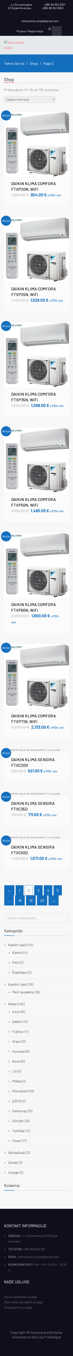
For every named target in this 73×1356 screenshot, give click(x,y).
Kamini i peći (18, 984)
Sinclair (18, 1120)
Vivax (16, 1140)
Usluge (13, 1172)
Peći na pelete (23, 992)
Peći (15, 962)
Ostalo (13, 1162)
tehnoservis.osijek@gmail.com (38, 1257)
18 (19, 900)
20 (42, 900)
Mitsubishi (20, 1091)
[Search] (65, 917)
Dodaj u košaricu (36, 144)
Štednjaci (19, 972)
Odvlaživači (17, 1152)
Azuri (16, 1011)
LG (14, 1071)
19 (30, 900)
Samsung (19, 1111)
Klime (12, 1004)
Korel (16, 1061)
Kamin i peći (17, 945)
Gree (15, 1041)
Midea (16, 1081)
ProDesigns (52, 1337)
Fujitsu (17, 1031)
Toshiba (18, 1130)
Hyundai (18, 1051)
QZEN (16, 1101)
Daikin (17, 1021)
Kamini (17, 952)
